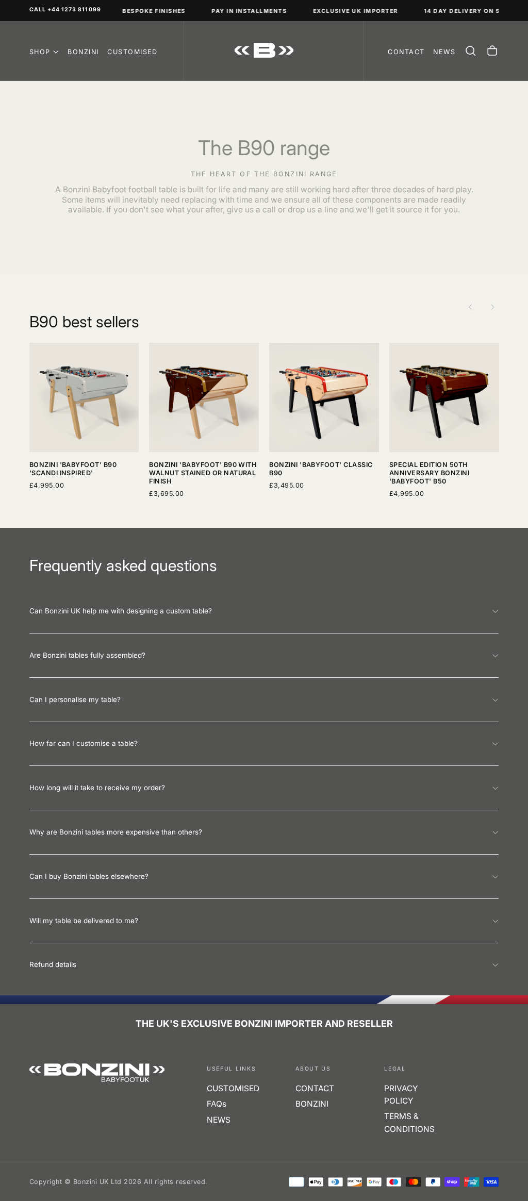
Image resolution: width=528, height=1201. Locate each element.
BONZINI (83, 52)
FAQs (216, 1104)
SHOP (40, 52)
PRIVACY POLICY (401, 1094)
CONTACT (314, 1088)
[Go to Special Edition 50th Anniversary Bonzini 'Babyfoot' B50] (444, 398)
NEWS (218, 1120)
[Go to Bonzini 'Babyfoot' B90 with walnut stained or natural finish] (204, 398)
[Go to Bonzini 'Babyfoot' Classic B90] (324, 398)
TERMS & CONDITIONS (409, 1122)
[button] (470, 51)
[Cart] (492, 51)
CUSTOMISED (132, 52)
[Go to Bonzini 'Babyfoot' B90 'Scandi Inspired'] (84, 398)
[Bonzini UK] (97, 1072)
